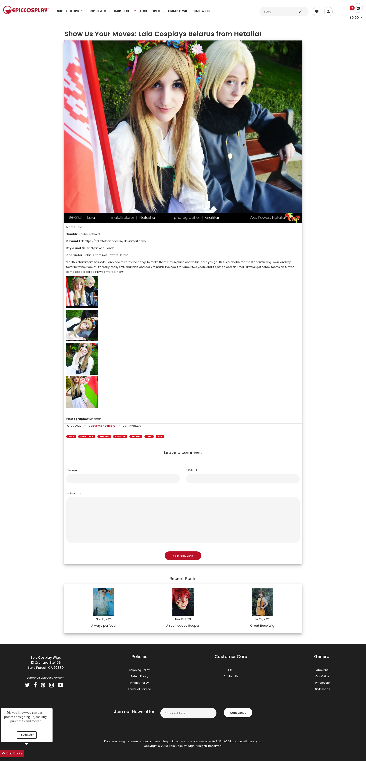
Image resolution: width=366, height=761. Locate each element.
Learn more (27, 735)
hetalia (136, 436)
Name (72, 470)
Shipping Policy (139, 670)
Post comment (183, 556)
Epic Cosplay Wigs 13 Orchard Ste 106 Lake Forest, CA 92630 (46, 662)
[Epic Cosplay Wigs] (26, 13)
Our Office (322, 676)
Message (74, 493)
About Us (322, 670)
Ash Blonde (86, 436)
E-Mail (192, 470)
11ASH (71, 436)
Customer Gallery (102, 426)
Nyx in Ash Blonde (103, 248)
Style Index (322, 689)
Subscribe (238, 713)
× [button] (50, 705)
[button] (32, 753)
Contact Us (230, 676)
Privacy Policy (139, 683)
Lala (149, 436)
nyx (160, 436)
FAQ (231, 670)
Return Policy (139, 676)
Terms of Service (139, 689)
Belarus (104, 436)
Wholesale (322, 683)
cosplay (120, 436)
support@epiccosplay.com (46, 678)
